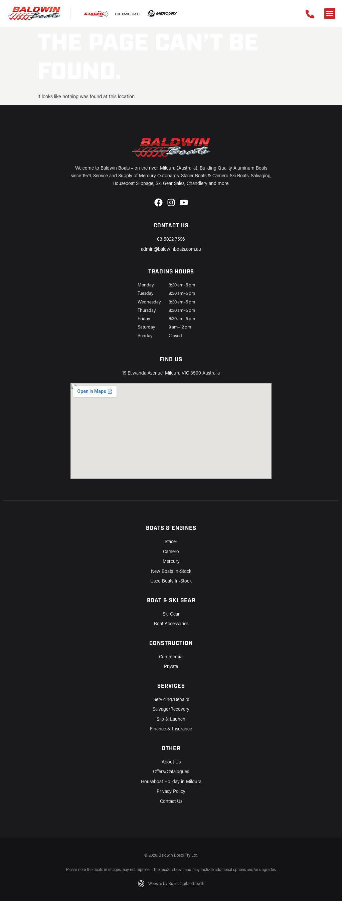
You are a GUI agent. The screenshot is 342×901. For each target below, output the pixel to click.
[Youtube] (184, 202)
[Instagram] (171, 202)
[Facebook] (158, 202)
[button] (329, 13)
